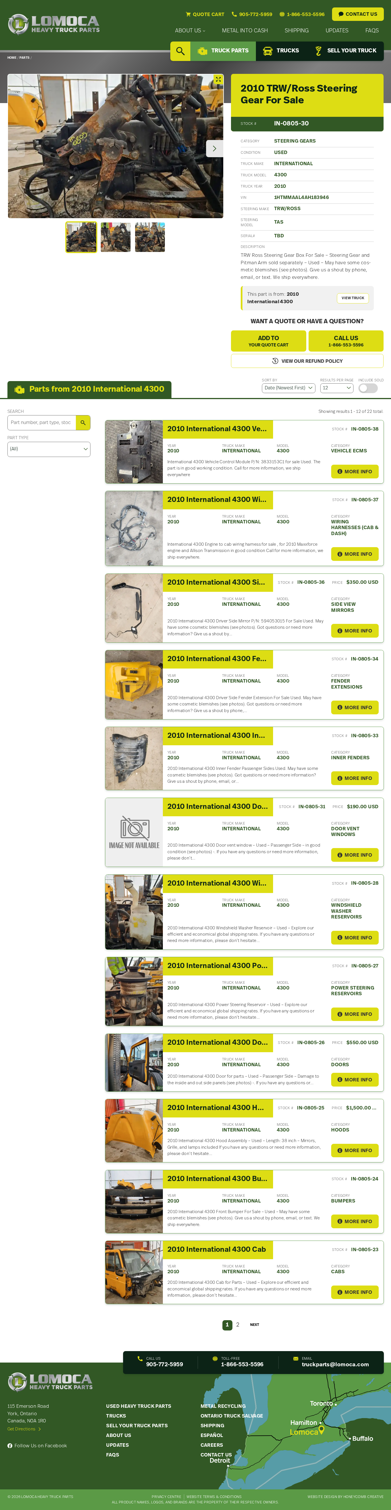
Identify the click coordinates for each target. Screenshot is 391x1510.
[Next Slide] (214, 148)
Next (254, 1325)
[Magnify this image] (115, 146)
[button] (81, 237)
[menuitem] (190, 31)
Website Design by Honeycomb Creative (346, 1497)
